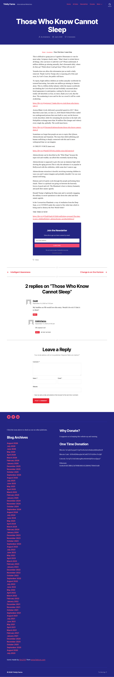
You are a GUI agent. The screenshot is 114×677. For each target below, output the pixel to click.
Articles (75, 4)
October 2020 (13, 645)
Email (60, 378)
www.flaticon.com (38, 660)
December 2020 (14, 639)
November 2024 (14, 504)
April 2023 (11, 558)
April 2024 (11, 524)
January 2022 (12, 601)
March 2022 (12, 596)
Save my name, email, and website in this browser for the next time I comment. (56, 395)
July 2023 (11, 550)
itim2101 (22, 660)
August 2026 (12, 443)
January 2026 (13, 463)
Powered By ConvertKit (57, 253)
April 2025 (11, 489)
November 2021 (13, 607)
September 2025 (14, 475)
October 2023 (13, 541)
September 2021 (14, 613)
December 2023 (13, 535)
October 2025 (13, 472)
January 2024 (13, 532)
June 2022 (11, 587)
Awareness (49, 52)
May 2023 (11, 555)
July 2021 (11, 619)
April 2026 (11, 455)
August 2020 (12, 650)
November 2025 (13, 469)
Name (35, 378)
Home (69, 4)
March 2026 (12, 458)
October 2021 (12, 610)
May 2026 (11, 452)
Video (37, 260)
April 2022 (11, 593)
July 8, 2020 (58, 37)
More (98, 4)
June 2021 (11, 621)
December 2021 (13, 604)
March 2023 (12, 561)
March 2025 (12, 492)
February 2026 (13, 461)
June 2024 (11, 518)
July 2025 (11, 481)
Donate (92, 4)
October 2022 (13, 575)
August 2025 (12, 478)
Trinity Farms (9, 4)
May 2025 (11, 486)
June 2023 (11, 553)
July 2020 (11, 653)
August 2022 (12, 581)
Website (35, 386)
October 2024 (13, 507)
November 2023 (13, 538)
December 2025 (13, 466)
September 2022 (14, 578)
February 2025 (13, 495)
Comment (36, 362)
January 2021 (12, 636)
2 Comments (71, 37)
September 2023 (14, 544)
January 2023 (12, 567)
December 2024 (14, 501)
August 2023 (12, 547)
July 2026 (11, 446)
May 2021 (11, 624)
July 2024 (11, 515)
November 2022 (13, 573)
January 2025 (12, 498)
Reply (35, 314)
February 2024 (13, 529)
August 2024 (12, 512)
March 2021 (12, 630)
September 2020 (14, 647)
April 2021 (11, 627)
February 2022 (13, 599)
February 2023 (13, 564)
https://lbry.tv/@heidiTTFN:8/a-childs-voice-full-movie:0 (53, 151)
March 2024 (12, 527)
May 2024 (11, 521)
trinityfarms (46, 37)
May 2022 (11, 590)
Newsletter (84, 4)
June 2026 (11, 449)
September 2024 (14, 509)
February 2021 (13, 633)
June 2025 (11, 483)
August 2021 (12, 616)
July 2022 (11, 584)
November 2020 (14, 642)
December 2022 (13, 570)
